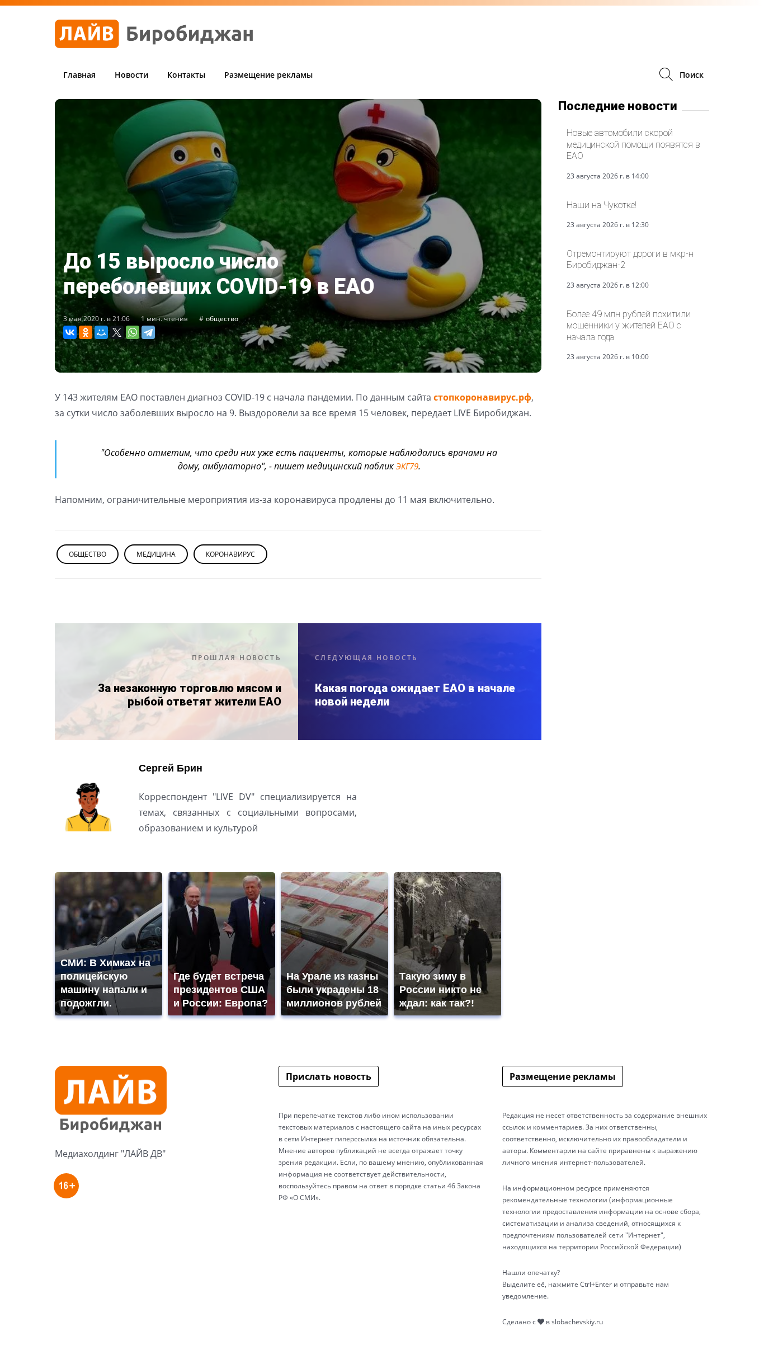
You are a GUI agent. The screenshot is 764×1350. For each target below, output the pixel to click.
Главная (79, 74)
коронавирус (230, 554)
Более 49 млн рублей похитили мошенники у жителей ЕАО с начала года (629, 325)
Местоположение (179, 855)
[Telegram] (148, 332)
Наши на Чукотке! (601, 205)
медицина (156, 554)
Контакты (186, 74)
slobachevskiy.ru (577, 1322)
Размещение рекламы (268, 74)
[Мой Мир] (101, 332)
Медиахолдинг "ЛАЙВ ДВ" (110, 1153)
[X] (117, 332)
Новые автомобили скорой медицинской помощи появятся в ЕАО (633, 144)
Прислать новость (328, 1076)
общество (222, 318)
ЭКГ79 (407, 466)
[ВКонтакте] (70, 332)
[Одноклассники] (85, 332)
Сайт (149, 855)
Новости (131, 74)
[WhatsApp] (132, 332)
